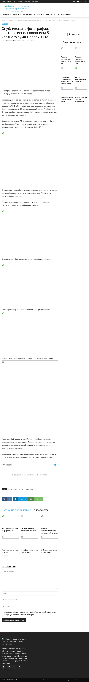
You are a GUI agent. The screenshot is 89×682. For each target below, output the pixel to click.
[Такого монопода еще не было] (10, 542)
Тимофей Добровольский (15, 41)
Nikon (9, 1)
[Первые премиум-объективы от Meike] (29, 520)
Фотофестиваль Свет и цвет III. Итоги (67, 100)
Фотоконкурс (66, 14)
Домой (4, 20)
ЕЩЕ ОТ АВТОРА (41, 510)
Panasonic (35, 1)
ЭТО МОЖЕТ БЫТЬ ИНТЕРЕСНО (17, 510)
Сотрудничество (59, 680)
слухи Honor (30, 489)
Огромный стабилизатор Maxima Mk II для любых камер (49, 531)
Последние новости (72, 42)
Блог (56, 14)
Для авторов (47, 680)
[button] (84, 15)
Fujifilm (20, 1)
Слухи (21, 489)
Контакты (78, 680)
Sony (14, 1)
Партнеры (70, 680)
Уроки (48, 14)
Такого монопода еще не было (80, 79)
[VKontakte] (78, 1)
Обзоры (39, 14)
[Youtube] (85, 1)
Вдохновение (28, 14)
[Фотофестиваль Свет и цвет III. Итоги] (29, 542)
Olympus (27, 1)
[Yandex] (82, 1)
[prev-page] (3, 556)
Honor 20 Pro (12, 489)
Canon (4, 1)
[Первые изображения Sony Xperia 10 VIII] (10, 520)
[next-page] (6, 556)
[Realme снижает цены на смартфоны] (49, 542)
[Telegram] (74, 1)
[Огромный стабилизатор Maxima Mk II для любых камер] (49, 520)
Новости (16, 14)
